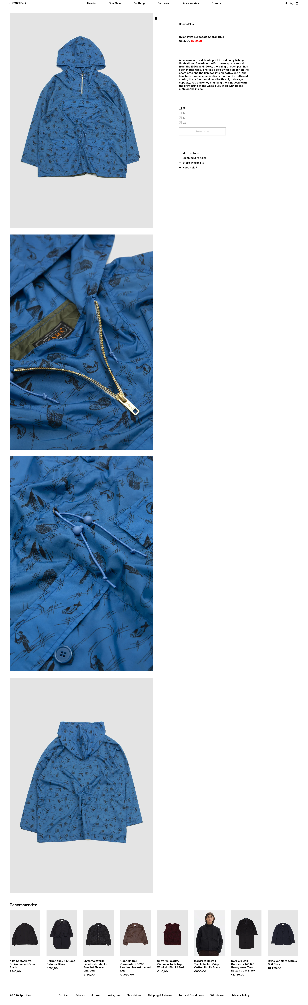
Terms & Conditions (191, 995)
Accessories (191, 3)
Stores (80, 995)
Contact (64, 995)
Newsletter (134, 995)
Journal (96, 995)
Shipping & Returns (160, 995)
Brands (216, 3)
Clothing (139, 3)
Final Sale (114, 3)
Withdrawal (217, 995)
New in (91, 3)
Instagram (113, 995)
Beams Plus (186, 24)
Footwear (164, 3)
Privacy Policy (240, 995)
